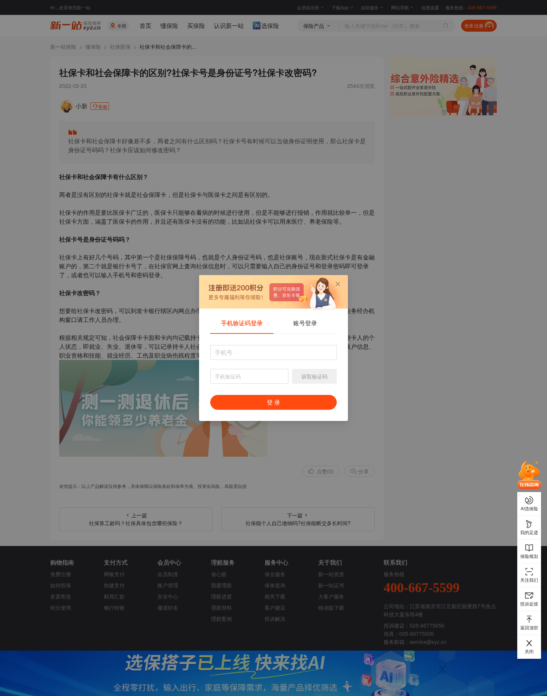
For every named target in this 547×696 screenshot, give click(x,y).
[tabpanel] (273, 381)
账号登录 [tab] (305, 323)
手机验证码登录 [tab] (242, 323)
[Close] (338, 284)
